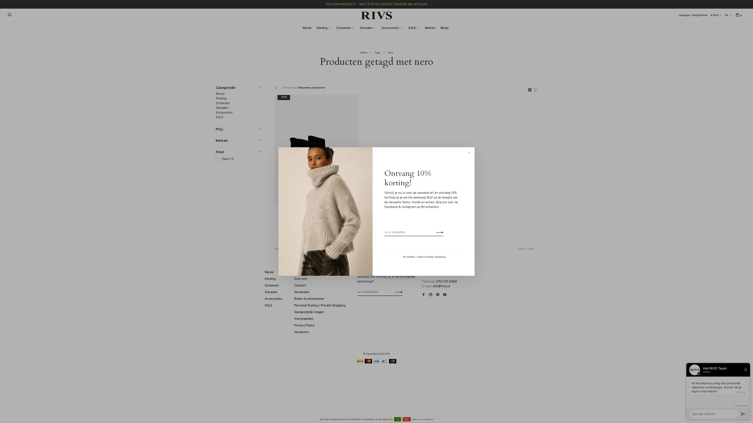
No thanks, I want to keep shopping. (424, 257)
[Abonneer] (438, 232)
